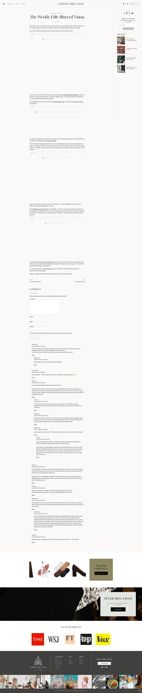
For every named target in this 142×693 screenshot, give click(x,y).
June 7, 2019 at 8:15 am (40, 513)
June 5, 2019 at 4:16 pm (38, 346)
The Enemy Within (52, 141)
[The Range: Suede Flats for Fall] (121, 50)
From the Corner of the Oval (44, 262)
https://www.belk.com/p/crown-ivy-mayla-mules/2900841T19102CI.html (52, 492)
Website (32, 326)
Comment (33, 299)
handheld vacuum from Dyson (40, 209)
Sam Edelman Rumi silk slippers (69, 95)
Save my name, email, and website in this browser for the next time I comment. (51, 333)
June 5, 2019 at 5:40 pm (40, 359)
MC (33, 486)
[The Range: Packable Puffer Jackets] (121, 59)
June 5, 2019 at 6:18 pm (38, 382)
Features (53, 13)
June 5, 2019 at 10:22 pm (41, 415)
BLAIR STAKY (84, 690)
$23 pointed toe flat (58, 101)
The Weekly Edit (60, 13)
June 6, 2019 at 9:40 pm (43, 439)
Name (32, 317)
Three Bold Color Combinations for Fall (131, 39)
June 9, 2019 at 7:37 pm (38, 537)
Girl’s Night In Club (49, 269)
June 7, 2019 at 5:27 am (38, 500)
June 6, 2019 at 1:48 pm (40, 429)
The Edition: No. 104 (79, 281)
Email (31, 321)
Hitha (33, 344)
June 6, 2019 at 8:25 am (38, 466)
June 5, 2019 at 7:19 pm (40, 401)
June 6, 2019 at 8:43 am (38, 488)
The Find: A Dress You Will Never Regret (131, 68)
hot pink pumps (78, 101)
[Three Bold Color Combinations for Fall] (121, 40)
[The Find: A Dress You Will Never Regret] (121, 69)
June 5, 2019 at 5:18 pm (38, 372)
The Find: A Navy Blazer (35, 281)
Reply (33, 355)
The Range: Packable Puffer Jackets (131, 58)
